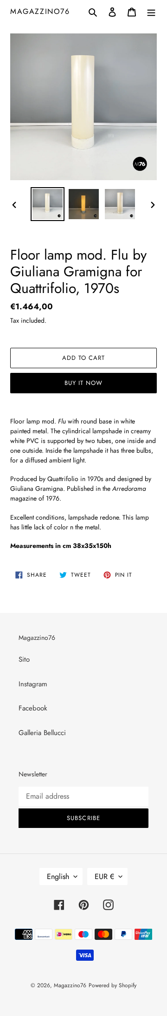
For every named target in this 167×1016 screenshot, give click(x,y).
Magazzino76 (40, 11)
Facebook (33, 708)
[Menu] (151, 11)
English (58, 876)
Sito (24, 659)
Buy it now (83, 382)
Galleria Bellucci (42, 733)
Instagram (33, 684)
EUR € (104, 876)
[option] (47, 204)
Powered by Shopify (112, 985)
